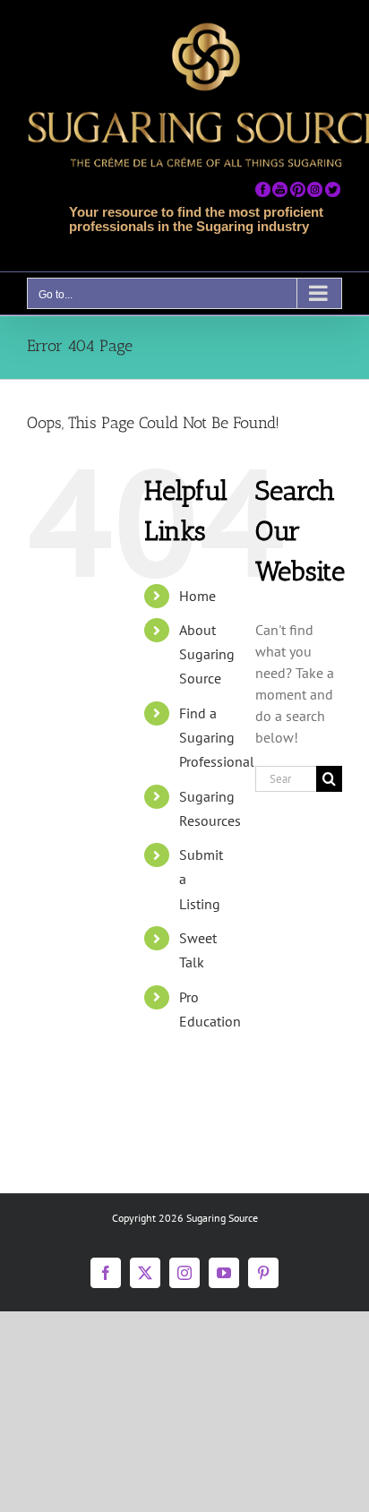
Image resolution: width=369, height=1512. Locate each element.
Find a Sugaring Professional (216, 737)
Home (197, 596)
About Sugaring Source (207, 654)
